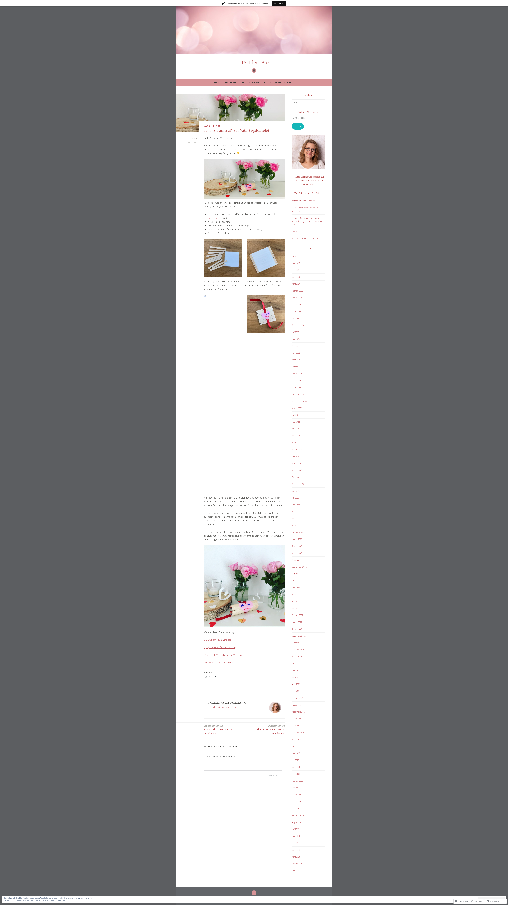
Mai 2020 (295, 760)
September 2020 (299, 732)
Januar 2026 (297, 297)
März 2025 (296, 359)
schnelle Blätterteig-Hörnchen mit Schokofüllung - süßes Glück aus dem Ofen (308, 221)
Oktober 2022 (298, 560)
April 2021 (296, 684)
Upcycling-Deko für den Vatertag (220, 647)
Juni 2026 (296, 263)
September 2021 (299, 649)
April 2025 (296, 352)
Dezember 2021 (299, 629)
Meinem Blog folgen (308, 112)
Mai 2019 (295, 843)
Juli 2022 (295, 580)
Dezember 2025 (299, 304)
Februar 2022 (297, 615)
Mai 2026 (295, 270)
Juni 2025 (296, 339)
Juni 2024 (296, 421)
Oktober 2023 (298, 477)
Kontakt (291, 82)
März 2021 (296, 691)
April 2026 (296, 277)
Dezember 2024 (299, 380)
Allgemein (209, 126)
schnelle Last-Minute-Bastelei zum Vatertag (270, 730)
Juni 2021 (296, 670)
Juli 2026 (295, 256)
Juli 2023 (295, 497)
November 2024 (299, 387)
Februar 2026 (297, 290)
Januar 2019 (297, 870)
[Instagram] (254, 70)
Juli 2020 (295, 746)
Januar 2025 (297, 373)
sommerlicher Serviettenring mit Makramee (218, 730)
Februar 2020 (297, 780)
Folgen (298, 126)
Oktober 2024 (298, 394)
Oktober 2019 (298, 808)
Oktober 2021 (298, 642)
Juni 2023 (296, 504)
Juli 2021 (295, 663)
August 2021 (297, 656)
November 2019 (299, 801)
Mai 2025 (295, 346)
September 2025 (299, 325)
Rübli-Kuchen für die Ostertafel (305, 238)
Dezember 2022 (299, 546)
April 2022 (296, 601)
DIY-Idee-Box (254, 63)
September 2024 (299, 401)
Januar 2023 (297, 539)
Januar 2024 (297, 456)
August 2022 (297, 573)
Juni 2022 (296, 587)
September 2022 (299, 566)
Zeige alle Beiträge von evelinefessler (224, 707)
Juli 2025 (295, 332)
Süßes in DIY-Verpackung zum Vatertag (223, 655)
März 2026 (296, 283)
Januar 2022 (297, 622)
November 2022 (299, 553)
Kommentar (272, 775)
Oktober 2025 (298, 318)
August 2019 (297, 822)
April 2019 (296, 850)
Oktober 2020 (298, 725)
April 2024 (296, 435)
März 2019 (296, 856)
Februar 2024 (297, 449)
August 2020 (297, 739)
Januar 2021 (297, 705)
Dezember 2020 (299, 711)
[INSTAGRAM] (254, 893)
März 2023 (296, 525)
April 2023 (296, 518)
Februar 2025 (297, 366)
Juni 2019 (296, 836)
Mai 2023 (295, 511)
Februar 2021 (297, 698)
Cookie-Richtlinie (60, 900)
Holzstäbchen (215, 217)
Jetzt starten (279, 3)
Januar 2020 (297, 787)
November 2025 (299, 311)
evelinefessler (193, 143)
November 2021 (299, 636)
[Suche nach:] (308, 102)
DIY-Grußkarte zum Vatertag (217, 639)
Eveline (277, 82)
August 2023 (297, 491)
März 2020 (296, 774)
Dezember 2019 (299, 794)
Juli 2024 (295, 415)
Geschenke (230, 82)
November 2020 (299, 718)
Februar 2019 (297, 863)
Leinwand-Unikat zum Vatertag (219, 662)
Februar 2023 (297, 532)
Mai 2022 (295, 594)
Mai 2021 (295, 677)
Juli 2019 (295, 829)
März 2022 (296, 608)
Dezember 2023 (299, 463)
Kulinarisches (260, 82)
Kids (244, 82)
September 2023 (299, 484)
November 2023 (299, 470)
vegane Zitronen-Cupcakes (303, 200)
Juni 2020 (296, 753)
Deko (216, 82)
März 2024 (296, 442)
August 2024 (297, 408)
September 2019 (299, 815)
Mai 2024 (295, 428)
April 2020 (296, 767)
